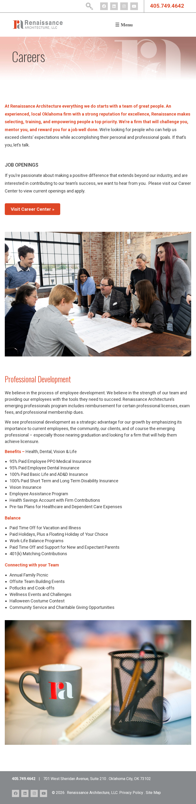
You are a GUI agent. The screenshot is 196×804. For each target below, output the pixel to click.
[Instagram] (124, 6)
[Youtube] (134, 6)
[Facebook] (104, 6)
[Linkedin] (114, 6)
